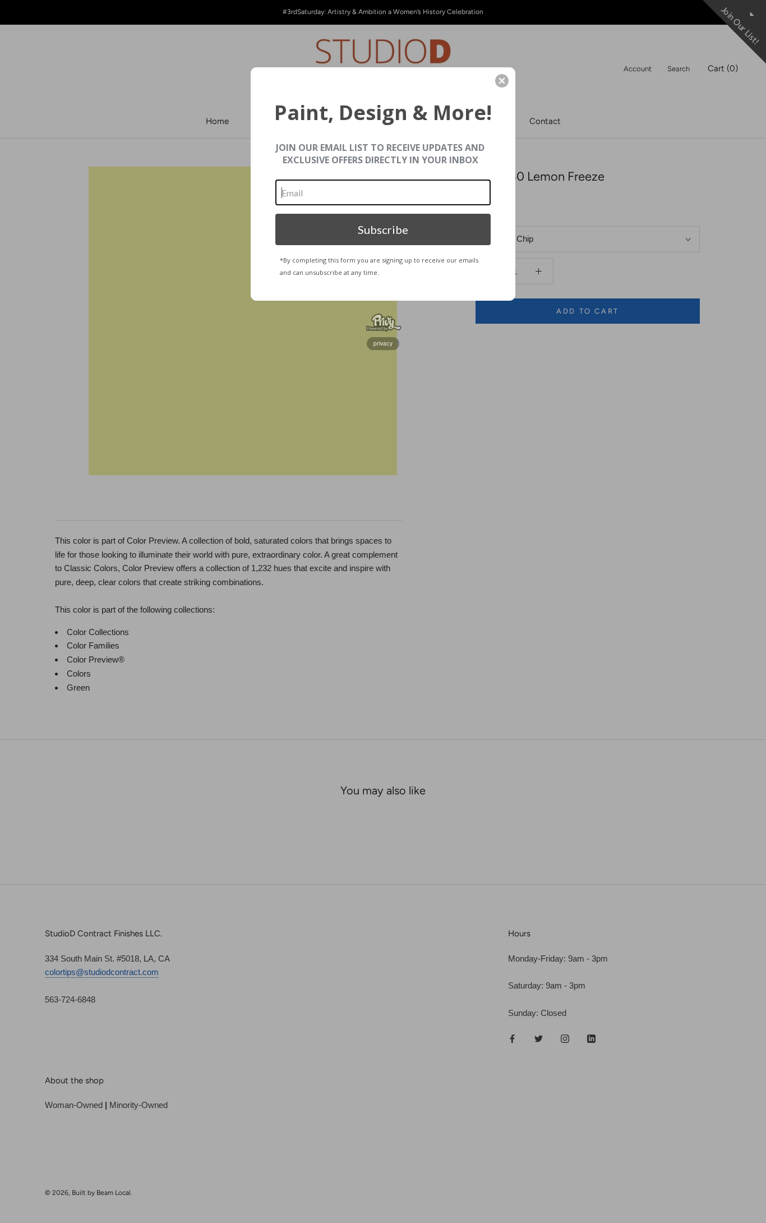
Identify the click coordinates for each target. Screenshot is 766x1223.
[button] (502, 81)
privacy (383, 343)
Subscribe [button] (383, 229)
